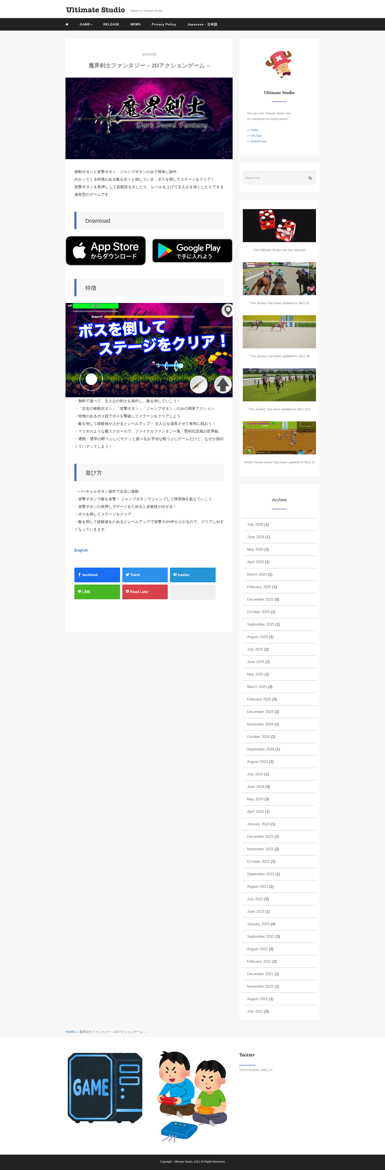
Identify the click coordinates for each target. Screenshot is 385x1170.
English (81, 550)
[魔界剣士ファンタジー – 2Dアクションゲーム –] (149, 118)
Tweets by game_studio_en (255, 1069)
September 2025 (260, 624)
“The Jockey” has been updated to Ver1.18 (279, 356)
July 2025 (255, 649)
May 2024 (255, 799)
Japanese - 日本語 (202, 24)
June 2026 (255, 537)
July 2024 (255, 774)
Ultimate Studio (183, 1161)
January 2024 (258, 824)
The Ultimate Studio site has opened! (279, 250)
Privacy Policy (164, 24)
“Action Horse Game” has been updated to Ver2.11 (279, 462)
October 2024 (258, 737)
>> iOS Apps (254, 135)
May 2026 (255, 549)
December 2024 (260, 712)
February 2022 (259, 961)
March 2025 (257, 687)
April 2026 (255, 562)
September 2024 (260, 749)
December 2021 (260, 974)
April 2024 (255, 812)
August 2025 (257, 637)
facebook (89, 575)
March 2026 (257, 574)
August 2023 (257, 886)
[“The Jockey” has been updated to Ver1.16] (279, 278)
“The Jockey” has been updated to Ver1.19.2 (279, 409)
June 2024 (255, 787)
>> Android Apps (257, 141)
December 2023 (260, 836)
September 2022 (260, 936)
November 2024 (260, 724)
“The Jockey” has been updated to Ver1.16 (279, 303)
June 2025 (255, 662)
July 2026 (255, 524)
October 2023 (258, 861)
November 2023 (260, 849)
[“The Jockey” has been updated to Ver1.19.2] (279, 385)
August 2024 (257, 762)
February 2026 (259, 587)
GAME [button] (85, 24)
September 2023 (260, 874)
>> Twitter (253, 130)
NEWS (136, 24)
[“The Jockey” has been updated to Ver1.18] (279, 331)
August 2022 (257, 949)
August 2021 (257, 999)
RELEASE (111, 24)
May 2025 (255, 674)
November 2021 (260, 986)
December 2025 (260, 599)
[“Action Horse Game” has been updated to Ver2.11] (279, 438)
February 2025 (259, 699)
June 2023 (255, 911)
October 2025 (258, 612)
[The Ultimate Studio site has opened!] (279, 225)
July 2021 (255, 1011)
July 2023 (255, 899)
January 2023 (258, 924)
